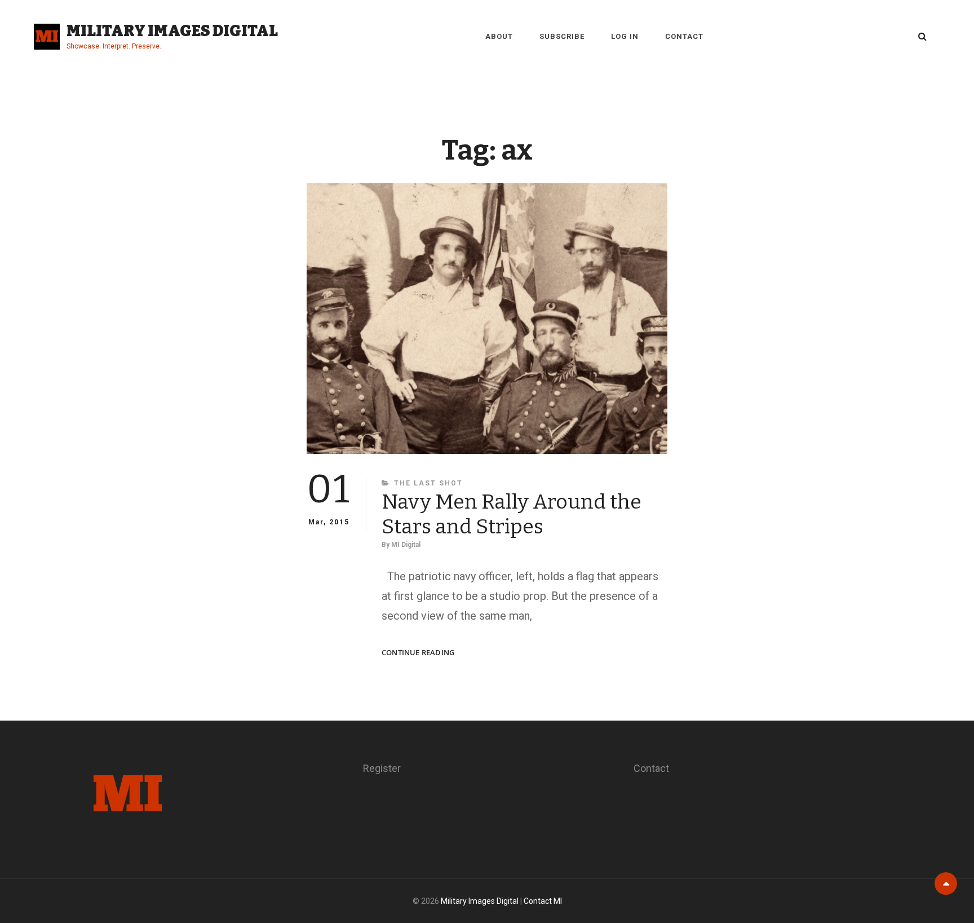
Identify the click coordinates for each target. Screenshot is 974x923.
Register (382, 768)
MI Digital (405, 545)
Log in (625, 36)
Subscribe (562, 36)
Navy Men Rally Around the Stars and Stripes (511, 514)
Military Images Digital (172, 30)
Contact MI (543, 901)
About (499, 36)
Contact (684, 36)
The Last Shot (428, 483)
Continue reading (418, 653)
